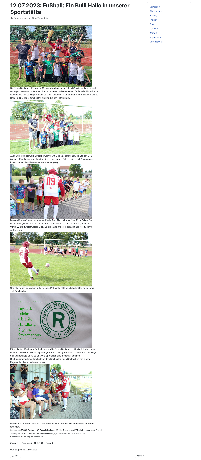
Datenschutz (156, 41)
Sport (152, 24)
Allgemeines (156, 11)
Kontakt (154, 33)
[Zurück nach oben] (196, 455)
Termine (154, 28)
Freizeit (153, 19)
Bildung (153, 15)
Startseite (155, 6)
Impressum (155, 37)
